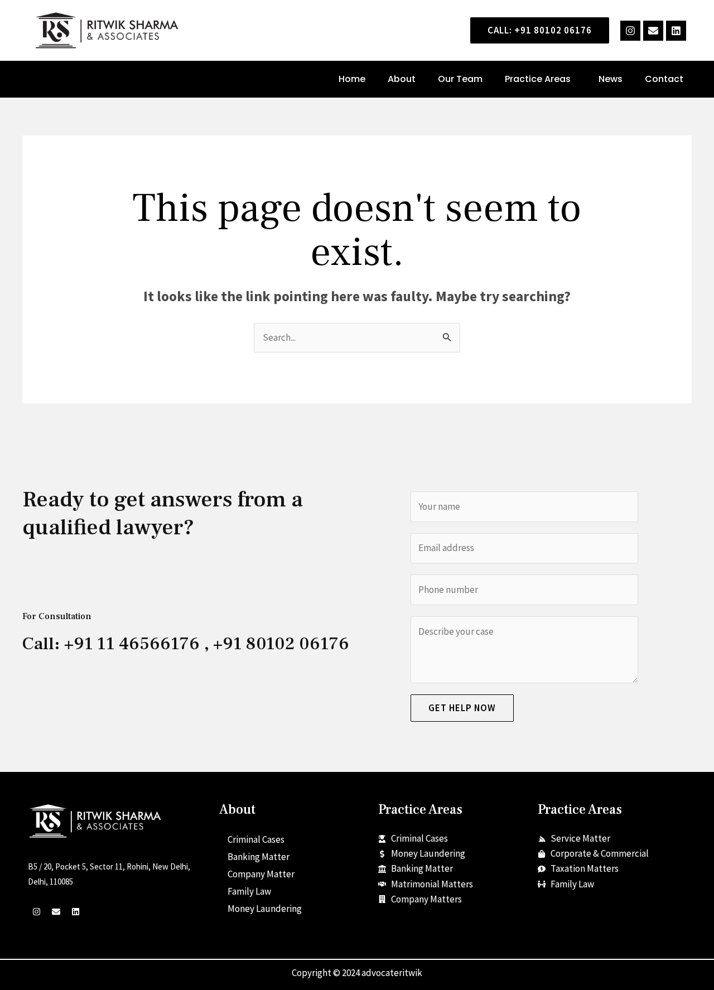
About (402, 79)
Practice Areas (538, 79)
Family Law (249, 891)
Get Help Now (462, 708)
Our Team (460, 79)
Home (352, 79)
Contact (664, 79)
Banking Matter (259, 857)
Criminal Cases (256, 839)
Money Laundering (265, 908)
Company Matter (261, 874)
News (611, 79)
